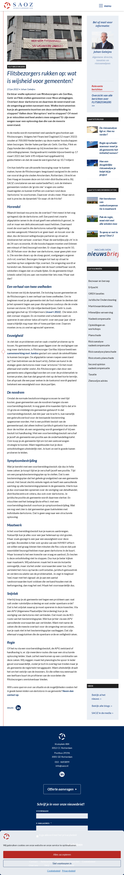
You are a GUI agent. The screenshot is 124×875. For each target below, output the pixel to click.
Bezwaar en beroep (99, 280)
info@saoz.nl (62, 765)
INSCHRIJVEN (103, 253)
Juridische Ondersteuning (102, 299)
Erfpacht (93, 287)
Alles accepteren (62, 854)
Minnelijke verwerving (100, 312)
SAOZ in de (101, 712)
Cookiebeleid (53, 870)
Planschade (94, 335)
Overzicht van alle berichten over (102, 100)
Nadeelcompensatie (99, 318)
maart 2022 (53, 311)
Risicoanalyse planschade (102, 351)
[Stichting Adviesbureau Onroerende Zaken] (18, 5)
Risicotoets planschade (101, 357)
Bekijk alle (101, 705)
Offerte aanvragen (60, 789)
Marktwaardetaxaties (100, 306)
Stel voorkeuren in (62, 863)
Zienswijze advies (98, 380)
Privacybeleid (68, 870)
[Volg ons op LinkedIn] (62, 774)
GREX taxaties (96, 293)
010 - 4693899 (62, 762)
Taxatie (92, 374)
